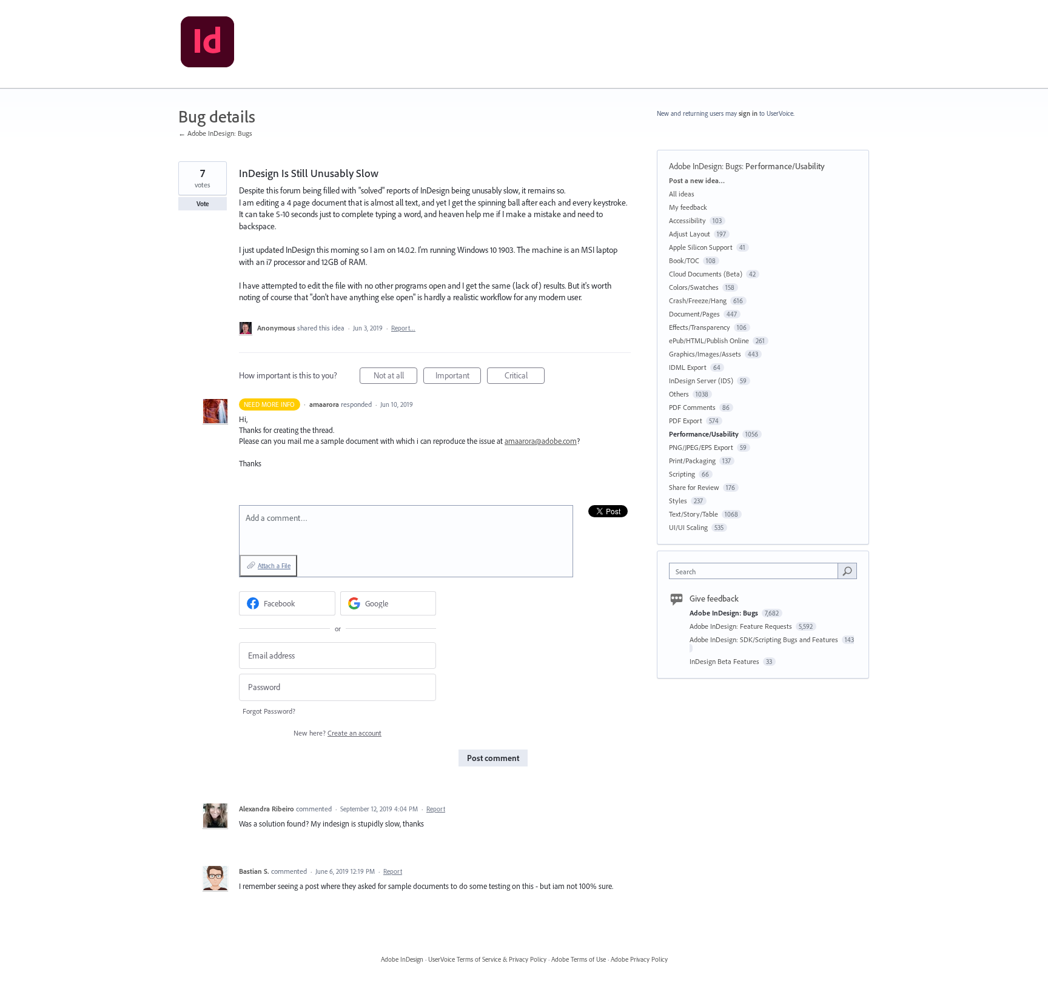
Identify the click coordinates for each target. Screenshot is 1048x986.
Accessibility (687, 220)
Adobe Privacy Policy (639, 959)
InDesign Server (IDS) (701, 380)
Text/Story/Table (693, 513)
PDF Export (685, 420)
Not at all (395, 377)
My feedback (688, 207)
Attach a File (274, 566)
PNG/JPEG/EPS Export (701, 447)
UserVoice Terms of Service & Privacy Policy (487, 959)
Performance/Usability (785, 166)
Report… (403, 328)
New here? (337, 732)
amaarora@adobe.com (541, 441)
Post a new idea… (697, 180)
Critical (525, 377)
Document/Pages (694, 313)
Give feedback (714, 598)
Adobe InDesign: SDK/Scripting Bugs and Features (765, 639)
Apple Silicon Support (701, 247)
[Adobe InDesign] (207, 44)
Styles (678, 500)
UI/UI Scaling (688, 527)
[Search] (847, 571)
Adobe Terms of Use (578, 959)
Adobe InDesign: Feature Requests (742, 626)
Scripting (682, 473)
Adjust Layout (689, 233)
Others (679, 393)
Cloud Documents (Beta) (705, 273)
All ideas (681, 193)
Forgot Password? (269, 711)
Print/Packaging (692, 460)
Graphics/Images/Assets (705, 353)
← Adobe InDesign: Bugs (215, 133)
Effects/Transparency (699, 327)
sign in (748, 113)
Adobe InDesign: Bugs (705, 166)
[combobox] (756, 570)
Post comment (493, 758)
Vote (202, 204)
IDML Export (688, 367)
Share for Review (694, 487)
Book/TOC (684, 260)
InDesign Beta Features (725, 661)
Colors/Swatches (694, 287)
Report (435, 809)
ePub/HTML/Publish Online (709, 340)
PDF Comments (692, 407)
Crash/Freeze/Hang (698, 300)
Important (458, 377)
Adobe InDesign (402, 959)
